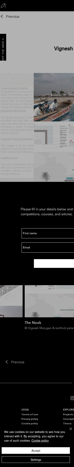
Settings (36, 460)
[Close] (68, 431)
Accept (35, 450)
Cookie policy (40, 440)
